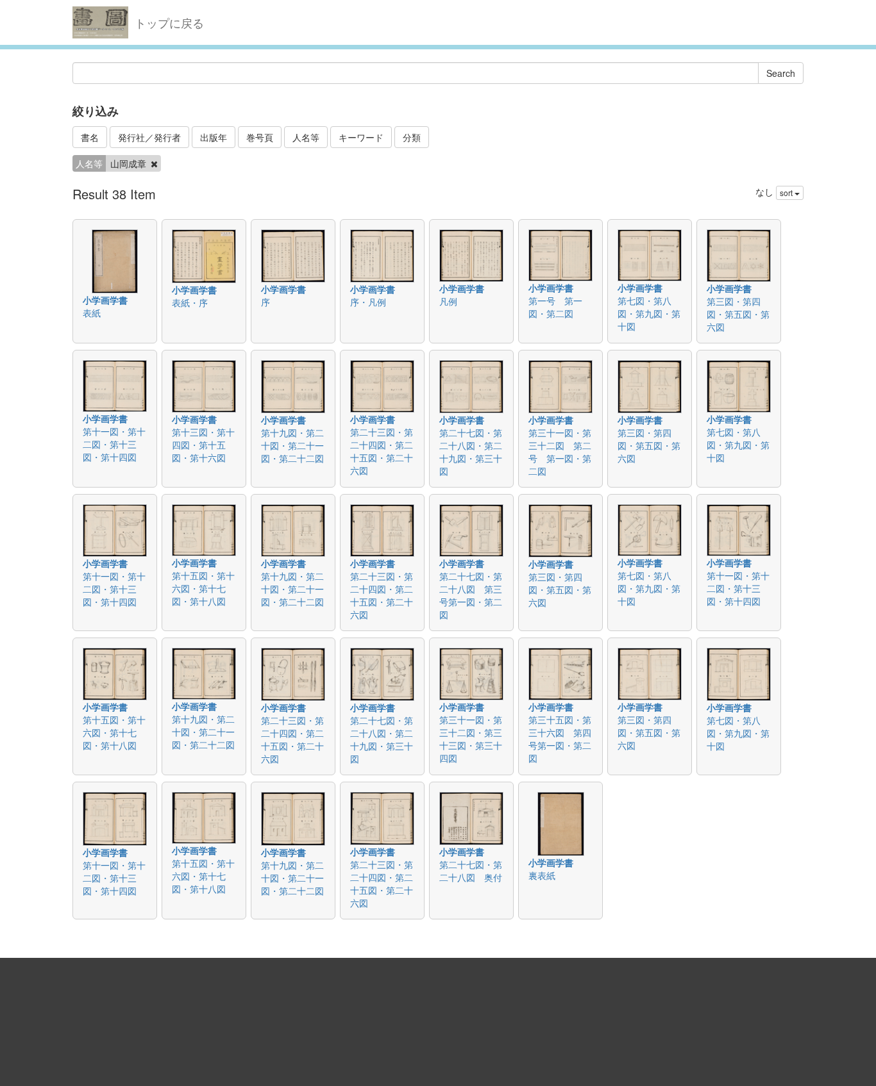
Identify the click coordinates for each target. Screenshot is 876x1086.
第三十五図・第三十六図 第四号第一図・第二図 (559, 738)
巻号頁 (259, 137)
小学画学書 (105, 299)
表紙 (92, 312)
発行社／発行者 (149, 137)
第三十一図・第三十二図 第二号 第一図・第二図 (559, 451)
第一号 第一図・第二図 (555, 307)
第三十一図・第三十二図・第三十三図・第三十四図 (470, 738)
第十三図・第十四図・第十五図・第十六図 (203, 444)
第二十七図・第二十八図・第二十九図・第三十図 (470, 451)
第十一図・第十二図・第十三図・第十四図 (114, 444)
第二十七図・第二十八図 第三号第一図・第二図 (470, 595)
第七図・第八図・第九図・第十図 (649, 313)
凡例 (448, 301)
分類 (412, 137)
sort (787, 192)
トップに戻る (169, 22)
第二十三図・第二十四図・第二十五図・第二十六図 (381, 451)
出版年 (213, 137)
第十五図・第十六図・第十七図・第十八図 (203, 588)
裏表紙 (541, 875)
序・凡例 (368, 301)
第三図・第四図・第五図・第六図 (738, 314)
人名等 (305, 137)
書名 (90, 137)
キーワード (361, 137)
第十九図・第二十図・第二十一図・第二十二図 (292, 445)
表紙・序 (190, 302)
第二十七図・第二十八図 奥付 (470, 871)
